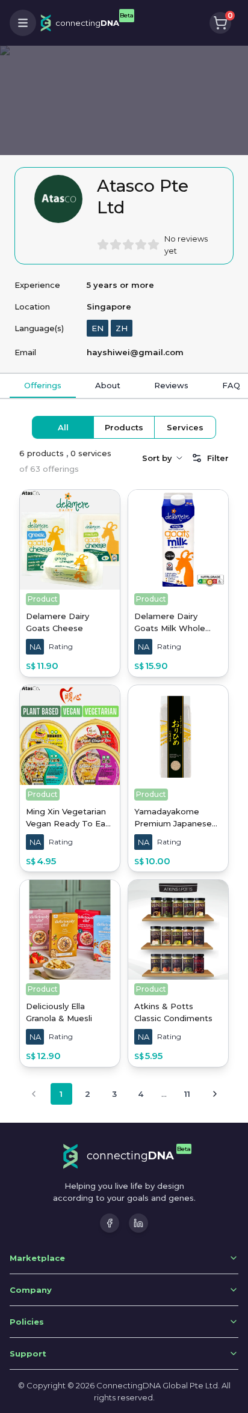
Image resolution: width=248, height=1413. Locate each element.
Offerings (42, 385)
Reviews (171, 385)
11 (187, 1094)
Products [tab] (124, 427)
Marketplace (37, 1258)
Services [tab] (185, 427)
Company (31, 1290)
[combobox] (163, 458)
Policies (27, 1321)
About (107, 385)
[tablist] (124, 427)
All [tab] (63, 427)
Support (28, 1353)
